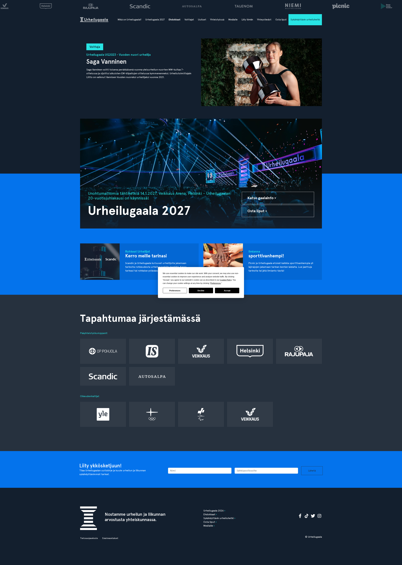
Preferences (174, 290)
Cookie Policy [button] (226, 280)
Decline (201, 290)
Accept (227, 290)
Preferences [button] (215, 283)
